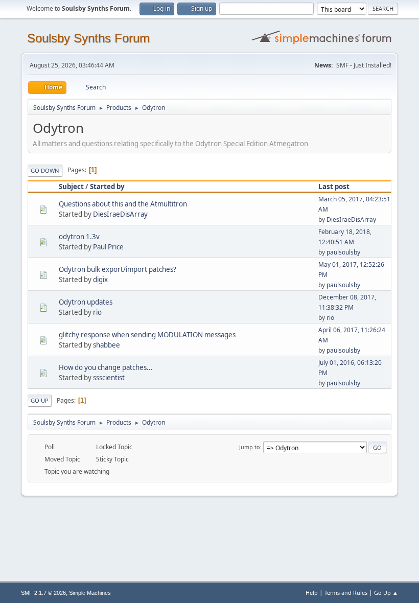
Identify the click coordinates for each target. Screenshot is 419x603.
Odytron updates (85, 302)
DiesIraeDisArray (120, 214)
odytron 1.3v (79, 236)
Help (312, 592)
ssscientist (109, 377)
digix (100, 279)
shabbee (106, 345)
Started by (107, 186)
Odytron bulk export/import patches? (117, 269)
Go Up (40, 400)
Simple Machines (90, 593)
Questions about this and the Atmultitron (123, 203)
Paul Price (108, 246)
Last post (334, 186)
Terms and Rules (345, 592)
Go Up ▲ (386, 592)
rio (97, 312)
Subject (71, 186)
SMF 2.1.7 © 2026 (43, 593)
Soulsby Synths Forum (88, 38)
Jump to (249, 447)
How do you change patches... (106, 367)
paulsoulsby (343, 252)
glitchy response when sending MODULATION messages (147, 334)
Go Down (45, 170)
